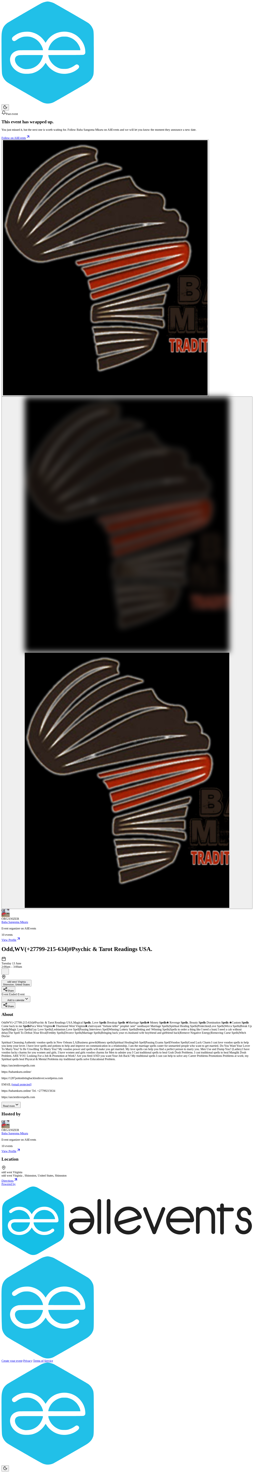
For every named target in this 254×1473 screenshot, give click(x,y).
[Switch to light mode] (5, 107)
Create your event (11, 1360)
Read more (9, 1106)
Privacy (27, 1360)
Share (10, 990)
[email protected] (21, 1084)
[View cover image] (105, 268)
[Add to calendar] (5, 971)
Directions (7, 1180)
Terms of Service (43, 1360)
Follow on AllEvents (13, 137)
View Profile (8, 940)
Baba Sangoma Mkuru (14, 922)
